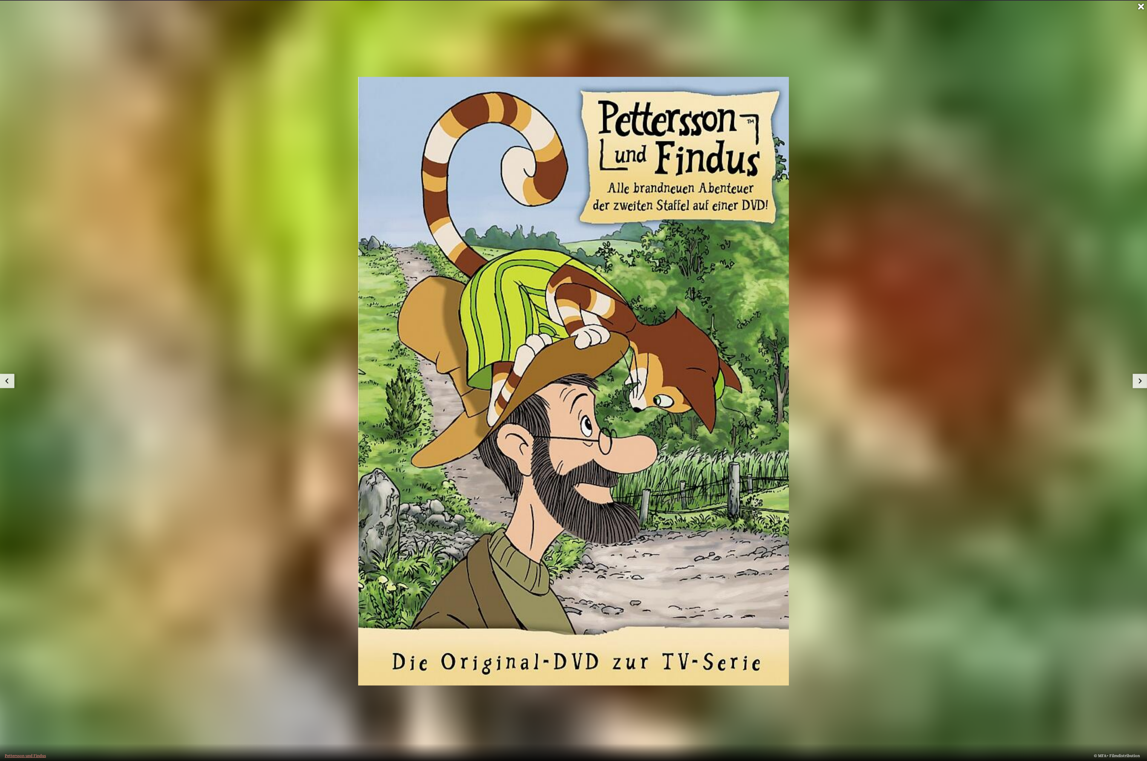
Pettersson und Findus (25, 755)
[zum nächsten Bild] (1140, 381)
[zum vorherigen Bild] (7, 381)
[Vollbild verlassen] (1141, 7)
